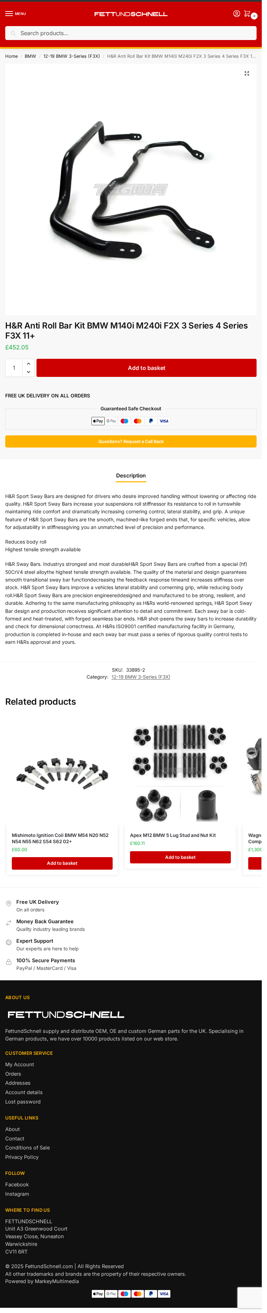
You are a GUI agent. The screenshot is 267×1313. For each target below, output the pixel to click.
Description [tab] (131, 475)
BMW (30, 56)
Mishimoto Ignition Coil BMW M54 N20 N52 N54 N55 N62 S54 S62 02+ (60, 838)
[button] (247, 73)
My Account (19, 1064)
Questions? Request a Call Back (131, 441)
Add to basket (146, 367)
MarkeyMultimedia (57, 1281)
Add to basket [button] (62, 863)
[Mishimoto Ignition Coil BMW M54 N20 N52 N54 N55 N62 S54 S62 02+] (62, 770)
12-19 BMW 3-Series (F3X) (71, 56)
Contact (14, 1139)
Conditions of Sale (27, 1148)
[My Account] (237, 14)
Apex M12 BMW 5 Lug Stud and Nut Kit (173, 835)
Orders (13, 1074)
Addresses (18, 1083)
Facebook (17, 1184)
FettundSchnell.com (49, 1266)
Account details (24, 1092)
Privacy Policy (22, 1157)
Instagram (17, 1194)
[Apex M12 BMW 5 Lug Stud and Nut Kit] (180, 770)
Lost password (23, 1102)
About (12, 1129)
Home (11, 56)
